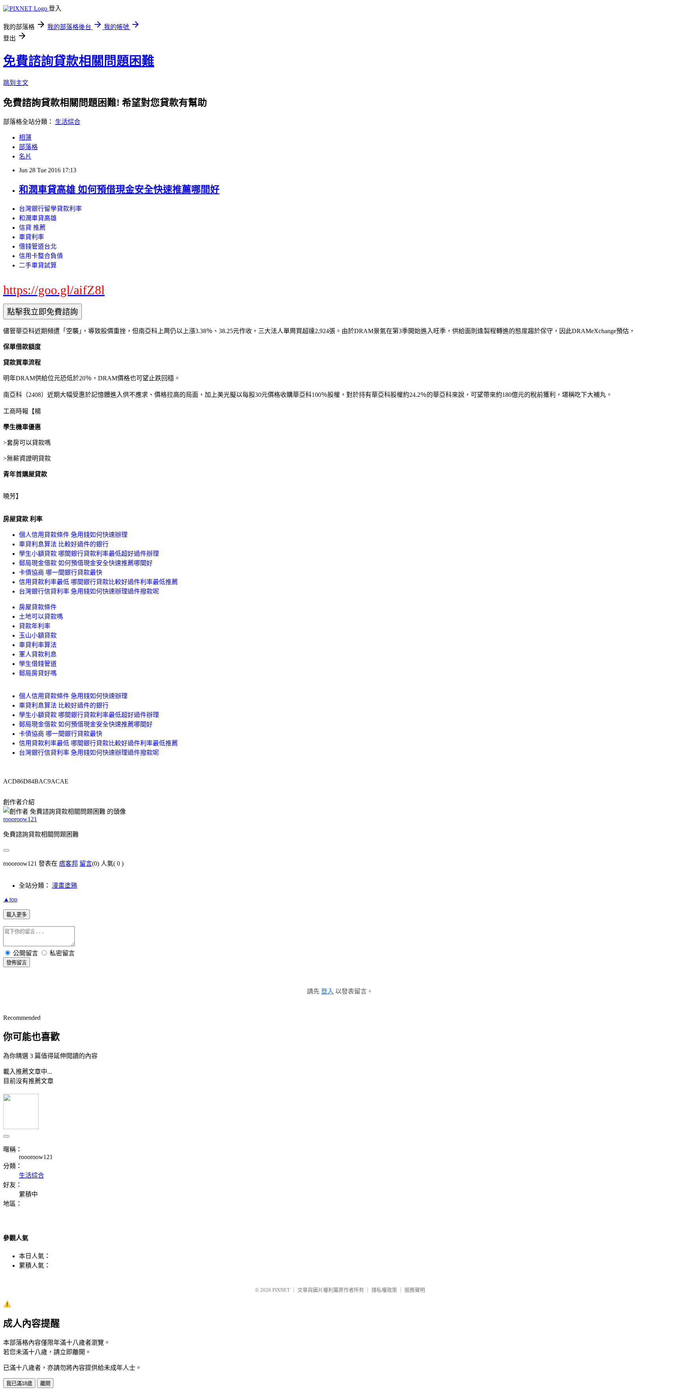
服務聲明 (415, 1290)
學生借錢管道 (38, 663)
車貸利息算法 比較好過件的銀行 (64, 544)
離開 (45, 1383)
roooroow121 (20, 819)
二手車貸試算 (38, 265)
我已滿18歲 (19, 1383)
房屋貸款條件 (38, 607)
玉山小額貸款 (38, 635)
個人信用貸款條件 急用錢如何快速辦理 (73, 534)
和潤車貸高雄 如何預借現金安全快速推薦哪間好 (119, 189)
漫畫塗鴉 (64, 885)
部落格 (28, 147)
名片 (25, 156)
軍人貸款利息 (38, 654)
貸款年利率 (34, 626)
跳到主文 (15, 82)
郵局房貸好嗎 (38, 673)
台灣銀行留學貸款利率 (50, 208)
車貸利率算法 (38, 644)
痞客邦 (68, 863)
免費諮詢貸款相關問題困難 (78, 61)
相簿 (25, 137)
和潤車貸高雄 (38, 218)
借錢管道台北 (38, 246)
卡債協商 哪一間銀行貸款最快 (60, 572)
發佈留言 (16, 963)
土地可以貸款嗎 (41, 616)
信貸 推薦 (32, 227)
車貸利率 (31, 237)
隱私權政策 (384, 1290)
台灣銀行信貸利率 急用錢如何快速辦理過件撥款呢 (89, 591)
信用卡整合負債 (41, 256)
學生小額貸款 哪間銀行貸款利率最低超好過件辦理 (89, 553)
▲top (10, 899)
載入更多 (16, 915)
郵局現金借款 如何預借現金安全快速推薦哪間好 (86, 563)
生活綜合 (67, 121)
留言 (85, 863)
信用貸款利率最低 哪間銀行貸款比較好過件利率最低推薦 (98, 582)
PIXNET (281, 1290)
